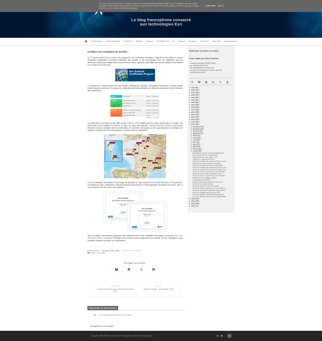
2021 (193, 100)
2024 (193, 92)
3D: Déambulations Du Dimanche (202, 68)
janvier (195, 151)
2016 (193, 112)
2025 (193, 90)
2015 (193, 114)
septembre (196, 133)
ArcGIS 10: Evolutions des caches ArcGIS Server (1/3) (209, 169)
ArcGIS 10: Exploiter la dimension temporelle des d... (209, 194)
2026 (193, 87)
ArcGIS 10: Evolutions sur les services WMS (206, 192)
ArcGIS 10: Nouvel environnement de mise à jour (207, 182)
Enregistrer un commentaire (102, 326)
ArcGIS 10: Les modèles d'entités (203, 184)
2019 (193, 105)
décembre (196, 127)
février (195, 148)
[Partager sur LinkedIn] (129, 269)
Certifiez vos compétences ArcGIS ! (203, 159)
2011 (193, 124)
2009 (193, 201)
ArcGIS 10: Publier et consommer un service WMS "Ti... (210, 188)
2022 (193, 97)
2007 (193, 206)
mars (194, 146)
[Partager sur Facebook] (153, 269)
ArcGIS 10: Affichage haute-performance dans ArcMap (209, 196)
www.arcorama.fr (115, 336)
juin (194, 140)
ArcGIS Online (97, 41)
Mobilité (139, 41)
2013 (193, 119)
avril (194, 144)
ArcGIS (92, 253)
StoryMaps (192, 41)
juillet (195, 137)
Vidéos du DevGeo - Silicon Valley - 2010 (205, 157)
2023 (193, 95)
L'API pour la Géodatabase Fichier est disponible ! (208, 165)
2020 (193, 102)
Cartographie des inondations (201, 180)
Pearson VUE (133, 123)
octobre (196, 131)
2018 (193, 107)
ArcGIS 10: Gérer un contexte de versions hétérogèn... (209, 171)
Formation (101, 253)
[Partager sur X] (141, 269)
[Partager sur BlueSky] (116, 269)
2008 (193, 203)
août (194, 135)
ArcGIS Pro (128, 41)
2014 (193, 117)
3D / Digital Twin (163, 41)
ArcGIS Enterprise (113, 41)
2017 (193, 110)
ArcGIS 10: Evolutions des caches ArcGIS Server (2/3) (209, 167)
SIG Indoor (204, 41)
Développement (230, 41)
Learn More (210, 6)
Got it (221, 6)
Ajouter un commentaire (132, 251)
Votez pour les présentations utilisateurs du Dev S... (208, 173)
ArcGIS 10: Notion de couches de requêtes (206, 186)
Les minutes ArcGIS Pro (199, 65)
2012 (193, 122)
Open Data (216, 41)
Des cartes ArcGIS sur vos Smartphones (205, 155)
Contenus (149, 41)
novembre (196, 129)
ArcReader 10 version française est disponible (207, 163)
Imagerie (181, 41)
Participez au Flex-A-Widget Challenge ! (205, 178)
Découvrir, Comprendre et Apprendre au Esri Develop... (209, 190)
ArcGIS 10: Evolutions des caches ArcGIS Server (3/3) (209, 161)
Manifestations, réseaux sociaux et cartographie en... (209, 153)
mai (194, 142)
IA (173, 41)
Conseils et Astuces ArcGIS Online (203, 63)
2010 (193, 198)
